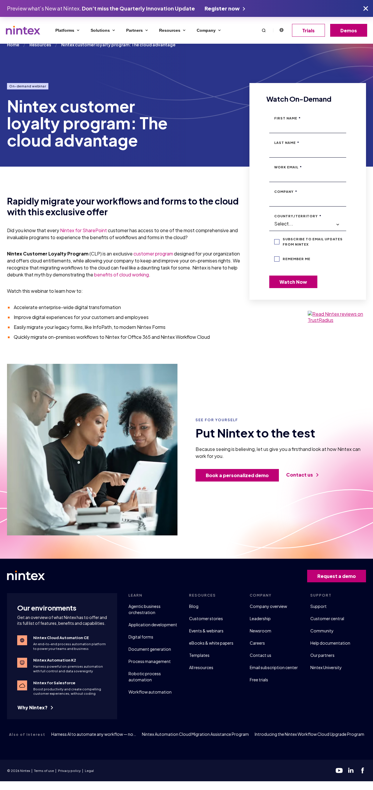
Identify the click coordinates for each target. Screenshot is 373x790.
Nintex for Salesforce (54, 682)
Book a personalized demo (237, 475)
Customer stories (206, 618)
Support (318, 606)
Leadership (260, 618)
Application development (153, 624)
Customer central (327, 618)
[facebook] (362, 770)
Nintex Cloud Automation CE (61, 637)
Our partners (322, 655)
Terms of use (44, 771)
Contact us (300, 475)
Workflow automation (150, 691)
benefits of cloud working (121, 274)
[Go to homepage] (23, 30)
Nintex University (326, 667)
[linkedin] (350, 770)
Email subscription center (274, 667)
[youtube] (339, 770)
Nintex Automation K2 (54, 660)
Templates (199, 655)
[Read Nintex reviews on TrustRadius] (337, 317)
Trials (308, 30)
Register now (222, 8)
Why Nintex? (32, 707)
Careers (257, 643)
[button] (264, 30)
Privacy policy (69, 771)
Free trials (259, 679)
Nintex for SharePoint (83, 230)
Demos (348, 30)
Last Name (286, 142)
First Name (287, 118)
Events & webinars (206, 630)
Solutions (100, 30)
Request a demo (336, 576)
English (281, 30)
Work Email (288, 167)
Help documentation (330, 643)
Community (322, 630)
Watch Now (293, 282)
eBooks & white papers (211, 643)
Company (206, 30)
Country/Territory (297, 216)
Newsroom (260, 630)
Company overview (268, 606)
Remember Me (296, 259)
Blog (193, 606)
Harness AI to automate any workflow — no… (93, 734)
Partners (134, 30)
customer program (153, 254)
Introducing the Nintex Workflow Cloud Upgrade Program (309, 734)
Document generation (150, 649)
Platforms (64, 30)
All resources (201, 667)
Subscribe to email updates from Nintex (313, 241)
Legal (89, 771)
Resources (169, 30)
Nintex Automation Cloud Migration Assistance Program (195, 734)
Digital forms (141, 636)
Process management (150, 661)
